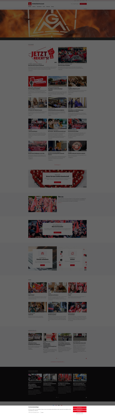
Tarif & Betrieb (39, 6)
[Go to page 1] (56, 358)
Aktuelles (29, 6)
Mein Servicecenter (37, 0)
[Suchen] (71, 3)
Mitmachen (48, 6)
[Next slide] (86, 358)
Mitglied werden (83, 3)
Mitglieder (33, 0)
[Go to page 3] (58, 358)
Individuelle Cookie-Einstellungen (79, 412)
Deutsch (83, 0)
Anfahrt (81, 0)
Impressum (82, 413)
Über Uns (34, 6)
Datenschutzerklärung (78, 413)
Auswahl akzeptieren (79, 409)
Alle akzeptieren (79, 407)
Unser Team (78, 0)
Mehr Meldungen (57, 164)
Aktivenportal (29, 0)
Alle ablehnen (79, 411)
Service (44, 6)
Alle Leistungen (78, 38)
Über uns (59, 202)
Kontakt (75, 0)
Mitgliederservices (57, 232)
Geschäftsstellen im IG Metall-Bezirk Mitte (57, 361)
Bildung (52, 6)
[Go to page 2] (57, 358)
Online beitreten (57, 182)
